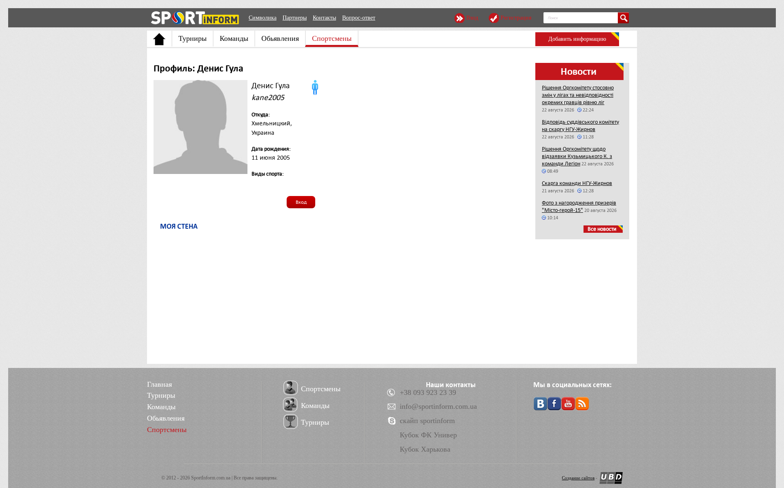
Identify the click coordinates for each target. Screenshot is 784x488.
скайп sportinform (427, 421)
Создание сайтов (578, 477)
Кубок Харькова (425, 449)
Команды (234, 38)
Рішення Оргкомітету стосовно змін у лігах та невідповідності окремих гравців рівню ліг (578, 95)
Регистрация (516, 18)
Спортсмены (332, 38)
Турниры (192, 38)
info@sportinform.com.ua (438, 406)
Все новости (602, 229)
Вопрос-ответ (358, 18)
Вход (472, 18)
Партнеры (295, 18)
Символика (262, 18)
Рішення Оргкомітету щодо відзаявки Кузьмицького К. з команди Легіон (577, 156)
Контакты (324, 18)
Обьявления (280, 38)
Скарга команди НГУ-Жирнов (577, 183)
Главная (159, 384)
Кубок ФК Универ (428, 435)
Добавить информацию (577, 39)
